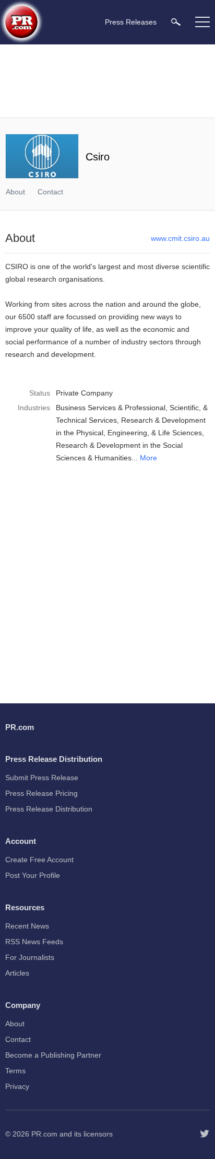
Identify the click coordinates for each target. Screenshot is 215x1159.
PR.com (44, 1134)
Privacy (17, 1086)
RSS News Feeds (34, 941)
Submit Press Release (41, 777)
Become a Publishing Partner (53, 1055)
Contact (50, 192)
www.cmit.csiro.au (180, 238)
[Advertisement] (107, 81)
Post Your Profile (32, 875)
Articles (17, 973)
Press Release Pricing (41, 793)
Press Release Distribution (48, 809)
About (15, 192)
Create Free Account (39, 859)
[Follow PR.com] (204, 1134)
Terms (15, 1071)
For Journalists (29, 957)
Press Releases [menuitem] (131, 22)
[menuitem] (176, 21)
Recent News (27, 926)
